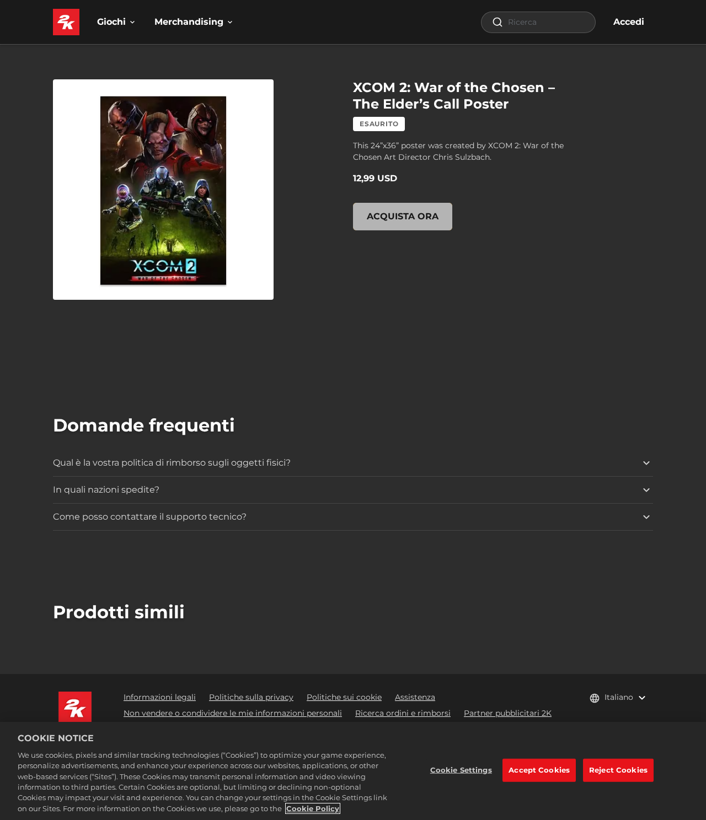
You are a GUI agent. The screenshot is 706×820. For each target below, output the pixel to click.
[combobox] (538, 22)
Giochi (111, 22)
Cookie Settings (461, 769)
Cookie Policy (312, 808)
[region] (353, 771)
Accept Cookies (539, 769)
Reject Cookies (618, 769)
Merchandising (188, 22)
